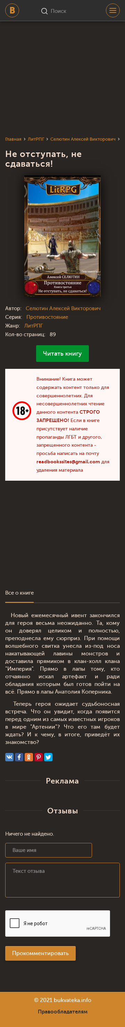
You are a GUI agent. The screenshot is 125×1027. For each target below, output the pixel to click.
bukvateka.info (72, 1000)
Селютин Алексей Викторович (63, 309)
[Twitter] (48, 757)
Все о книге (19, 593)
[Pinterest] (38, 757)
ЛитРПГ (33, 326)
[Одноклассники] (29, 757)
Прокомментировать (40, 953)
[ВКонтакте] (9, 757)
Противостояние (47, 317)
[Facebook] (19, 757)
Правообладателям (63, 1012)
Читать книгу (62, 353)
